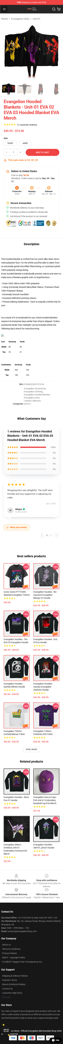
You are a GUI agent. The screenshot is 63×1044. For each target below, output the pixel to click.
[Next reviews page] (56, 535)
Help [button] (57, 1040)
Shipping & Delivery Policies (15, 976)
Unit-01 (36, 18)
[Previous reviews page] (41, 535)
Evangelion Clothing (33, 391)
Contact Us (7, 988)
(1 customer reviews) (27, 125)
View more (31, 749)
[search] (54, 9)
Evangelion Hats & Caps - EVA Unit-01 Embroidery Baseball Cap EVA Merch (45, 800)
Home (4, 18)
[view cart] (59, 9)
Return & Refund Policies (13, 984)
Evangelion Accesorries (35, 388)
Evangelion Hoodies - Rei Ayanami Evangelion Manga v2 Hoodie (44, 595)
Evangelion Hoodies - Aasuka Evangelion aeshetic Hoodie (43, 686)
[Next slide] (57, 52)
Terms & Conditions (11, 949)
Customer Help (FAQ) (12, 993)
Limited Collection (32, 401)
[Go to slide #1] (8, 89)
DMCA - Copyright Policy (13, 957)
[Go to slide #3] (40, 89)
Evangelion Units (20, 18)
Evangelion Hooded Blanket (37, 394)
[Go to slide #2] (24, 89)
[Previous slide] (6, 52)
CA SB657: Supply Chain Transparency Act (22, 962)
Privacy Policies (9, 953)
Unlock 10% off (6, 1030)
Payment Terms (9, 980)
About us (6, 944)
